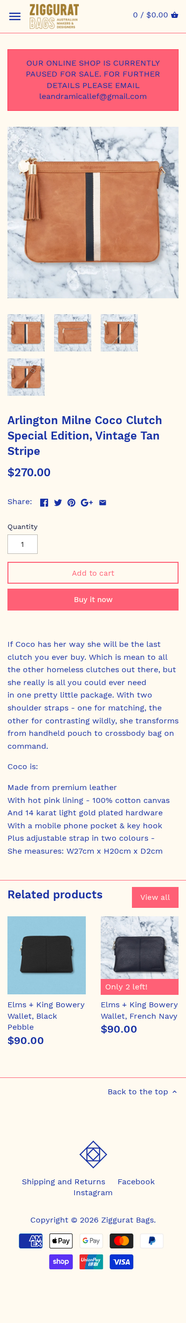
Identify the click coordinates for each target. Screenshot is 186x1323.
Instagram (93, 1192)
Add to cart (93, 573)
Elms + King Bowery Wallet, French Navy (139, 1010)
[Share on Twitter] (58, 500)
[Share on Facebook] (44, 500)
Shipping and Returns (63, 1181)
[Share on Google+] (87, 500)
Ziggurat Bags (127, 1220)
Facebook (136, 1181)
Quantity (22, 526)
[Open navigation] (14, 16)
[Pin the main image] (71, 500)
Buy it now (93, 599)
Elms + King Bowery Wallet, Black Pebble (46, 1016)
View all (155, 897)
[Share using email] (103, 500)
